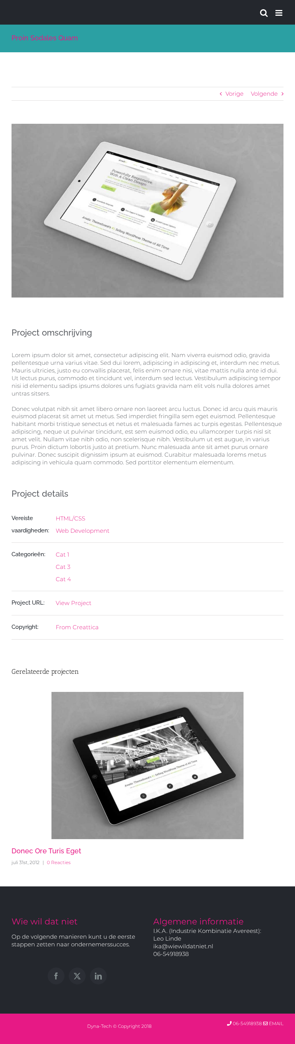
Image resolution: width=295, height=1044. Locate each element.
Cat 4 (63, 579)
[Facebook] (56, 976)
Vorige (234, 93)
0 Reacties (59, 862)
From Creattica (77, 627)
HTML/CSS (70, 518)
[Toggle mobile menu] (279, 13)
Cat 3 (63, 566)
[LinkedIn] (98, 976)
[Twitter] (77, 976)
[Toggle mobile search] (264, 13)
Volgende (264, 93)
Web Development (82, 530)
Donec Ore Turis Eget (46, 851)
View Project (73, 603)
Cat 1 (62, 554)
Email (275, 1023)
